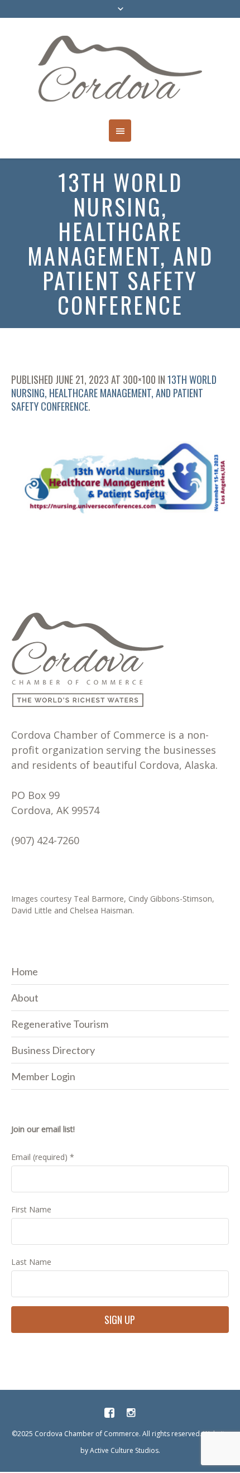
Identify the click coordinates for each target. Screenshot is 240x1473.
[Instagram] (130, 1412)
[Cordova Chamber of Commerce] (120, 68)
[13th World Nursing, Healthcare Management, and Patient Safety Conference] (120, 477)
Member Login (43, 1076)
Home (24, 971)
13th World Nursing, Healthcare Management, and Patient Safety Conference (114, 392)
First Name (31, 1209)
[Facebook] (109, 1412)
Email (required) (42, 1157)
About (25, 997)
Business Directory (53, 1050)
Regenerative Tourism (59, 1024)
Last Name (31, 1262)
